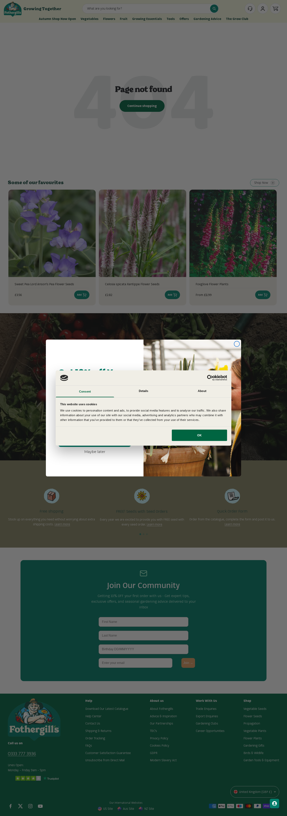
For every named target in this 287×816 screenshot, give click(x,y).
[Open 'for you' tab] (274, 803)
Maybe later (94, 451)
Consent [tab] (85, 391)
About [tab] (202, 390)
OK (199, 435)
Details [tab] (143, 390)
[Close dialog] (237, 344)
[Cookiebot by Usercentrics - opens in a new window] (210, 378)
